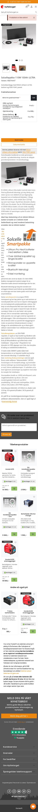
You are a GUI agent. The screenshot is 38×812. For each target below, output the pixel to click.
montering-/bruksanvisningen (14, 358)
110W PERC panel (28, 152)
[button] (16, 60)
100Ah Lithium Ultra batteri (16, 151)
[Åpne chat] (33, 806)
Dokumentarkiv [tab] (19, 144)
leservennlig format (9, 401)
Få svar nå (6, 434)
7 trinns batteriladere (10, 612)
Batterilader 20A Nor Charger (28, 514)
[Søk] (36, 12)
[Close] (34, 17)
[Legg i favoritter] (15, 594)
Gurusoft (19, 808)
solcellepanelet (11, 297)
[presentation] (3, 42)
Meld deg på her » (19, 716)
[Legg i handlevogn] (33, 631)
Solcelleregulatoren (8, 333)
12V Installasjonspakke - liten (28, 469)
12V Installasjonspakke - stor (9, 514)
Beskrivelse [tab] (19, 140)
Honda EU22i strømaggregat (28, 612)
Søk (33, 98)
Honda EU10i (9, 469)
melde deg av (21, 722)
